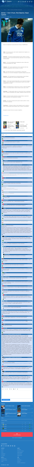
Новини (5, 9)
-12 (2, 222)
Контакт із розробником (21, 462)
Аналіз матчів (19, 453)
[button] (25, 6)
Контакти (18, 461)
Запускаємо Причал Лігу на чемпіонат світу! (10, 414)
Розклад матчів (3, 458)
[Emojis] (17, 389)
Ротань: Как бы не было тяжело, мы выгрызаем (23, 126)
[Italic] (4, 389)
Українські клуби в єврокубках (25, 405)
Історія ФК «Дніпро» (24, 409)
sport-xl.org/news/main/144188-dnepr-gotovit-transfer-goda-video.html (13, 321)
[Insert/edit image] (13, 389)
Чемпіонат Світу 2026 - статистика (10, 409)
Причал (18, 458)
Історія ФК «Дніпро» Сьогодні (9, 405)
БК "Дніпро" (3, 455)
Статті (2, 452)
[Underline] (6, 389)
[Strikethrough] (7, 389)
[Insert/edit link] (15, 389)
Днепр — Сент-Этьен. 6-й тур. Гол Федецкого (11, 122)
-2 (2, 369)
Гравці (2, 461)
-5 (2, 176)
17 (2, 184)
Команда (3, 422)
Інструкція (20, 437)
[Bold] (3, 389)
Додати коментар (6, 399)
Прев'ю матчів (19, 455)
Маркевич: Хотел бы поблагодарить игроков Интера (10, 126)
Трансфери (19, 449)
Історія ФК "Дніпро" (24, 413)
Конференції (3, 453)
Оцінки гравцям (19, 452)
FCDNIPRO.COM (5, 115)
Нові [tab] (6, 134)
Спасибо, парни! (22, 121)
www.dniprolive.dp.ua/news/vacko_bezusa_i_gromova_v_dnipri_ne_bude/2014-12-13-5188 (16, 363)
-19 (2, 190)
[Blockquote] (9, 389)
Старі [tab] (3, 134)
